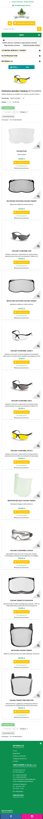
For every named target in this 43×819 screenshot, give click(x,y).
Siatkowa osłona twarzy (21, 650)
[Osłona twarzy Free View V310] (21, 685)
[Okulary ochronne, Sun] (21, 236)
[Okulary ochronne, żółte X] (21, 436)
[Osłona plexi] (21, 136)
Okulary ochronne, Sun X (21, 401)
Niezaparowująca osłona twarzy (21, 501)
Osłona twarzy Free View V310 (21, 700)
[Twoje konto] (10, 23)
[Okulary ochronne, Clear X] (21, 336)
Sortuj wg (5, 98)
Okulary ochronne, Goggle (21, 550)
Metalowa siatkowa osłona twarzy (21, 301)
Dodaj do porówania (22, 168)
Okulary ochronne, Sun (21, 251)
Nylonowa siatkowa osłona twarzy (22, 201)
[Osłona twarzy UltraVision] (21, 585)
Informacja (7, 61)
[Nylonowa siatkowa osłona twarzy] (21, 186)
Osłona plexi (21, 151)
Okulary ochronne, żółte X (22, 451)
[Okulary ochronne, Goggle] (21, 535)
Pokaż (4, 102)
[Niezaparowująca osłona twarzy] (21, 485)
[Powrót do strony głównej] (4, 40)
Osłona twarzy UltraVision (21, 600)
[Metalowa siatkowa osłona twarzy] (21, 286)
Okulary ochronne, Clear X (21, 351)
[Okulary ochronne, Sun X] (21, 386)
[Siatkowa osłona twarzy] (21, 635)
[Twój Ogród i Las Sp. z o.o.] (21, 13)
